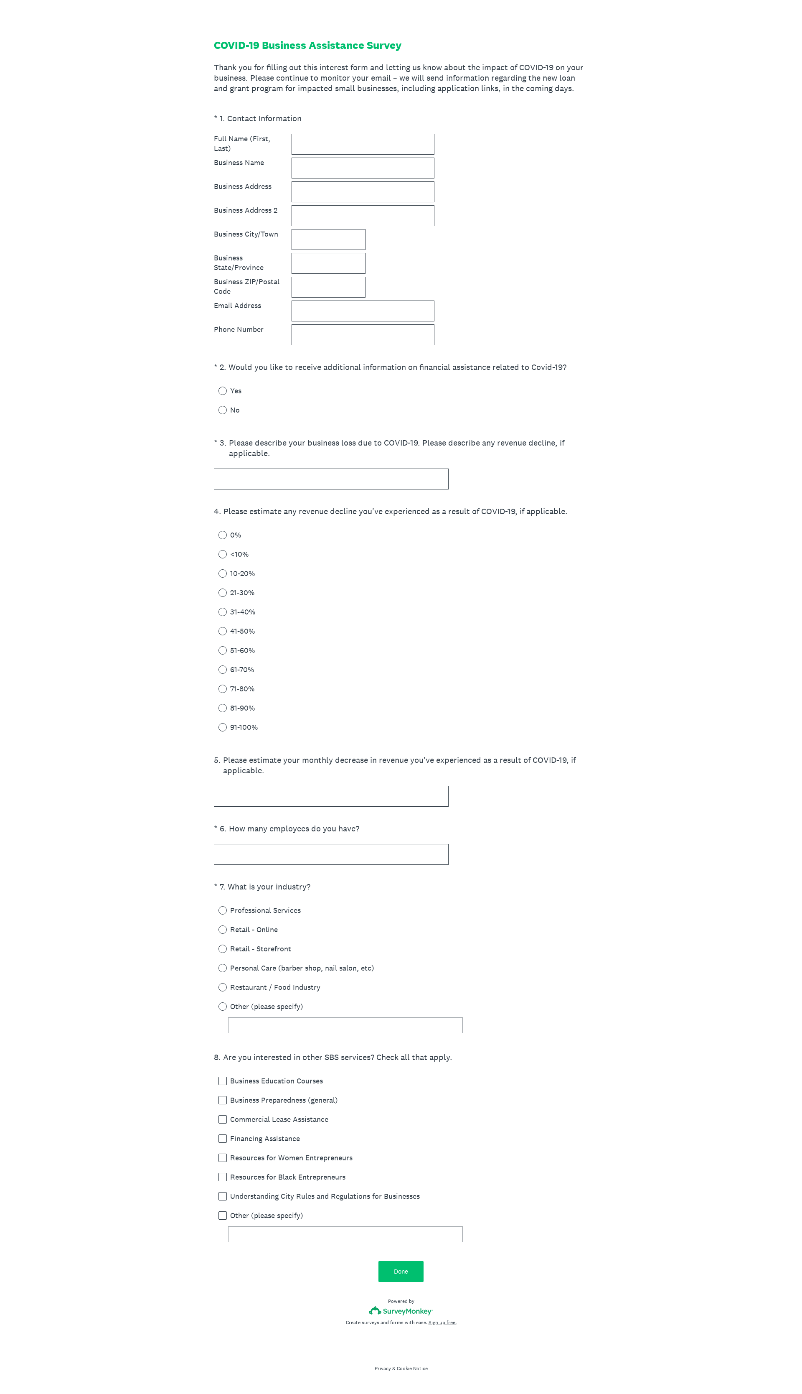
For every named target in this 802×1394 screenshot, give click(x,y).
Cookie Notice (412, 1368)
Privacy (383, 1368)
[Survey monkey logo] (401, 1310)
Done (401, 1271)
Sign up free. (443, 1322)
